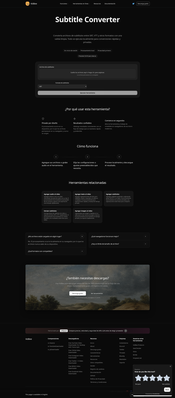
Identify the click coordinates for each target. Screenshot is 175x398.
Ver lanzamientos (97, 293)
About (92, 346)
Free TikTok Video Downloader (74, 351)
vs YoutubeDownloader (56, 346)
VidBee (28, 339)
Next (167, 390)
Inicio (92, 343)
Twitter (121, 349)
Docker (92, 366)
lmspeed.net (137, 358)
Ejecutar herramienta (87, 93)
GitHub (92, 376)
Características (95, 353)
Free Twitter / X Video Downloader (75, 362)
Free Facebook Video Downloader (75, 373)
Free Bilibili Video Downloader (74, 367)
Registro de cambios (97, 369)
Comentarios (123, 343)
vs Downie (51, 343)
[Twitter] (133, 4)
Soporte (122, 363)
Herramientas (95, 356)
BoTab (135, 355)
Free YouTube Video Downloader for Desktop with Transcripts (76, 345)
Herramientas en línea (80, 4)
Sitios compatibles (96, 363)
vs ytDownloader (53, 349)
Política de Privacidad (97, 379)
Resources (97, 4)
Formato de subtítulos (62, 83)
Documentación (110, 4)
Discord (122, 346)
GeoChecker (137, 348)
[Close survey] (170, 366)
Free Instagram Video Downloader (75, 357)
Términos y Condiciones (98, 382)
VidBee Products (138, 345)
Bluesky (122, 356)
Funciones (63, 4)
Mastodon (122, 359)
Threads (122, 353)
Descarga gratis (143, 4)
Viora (134, 352)
